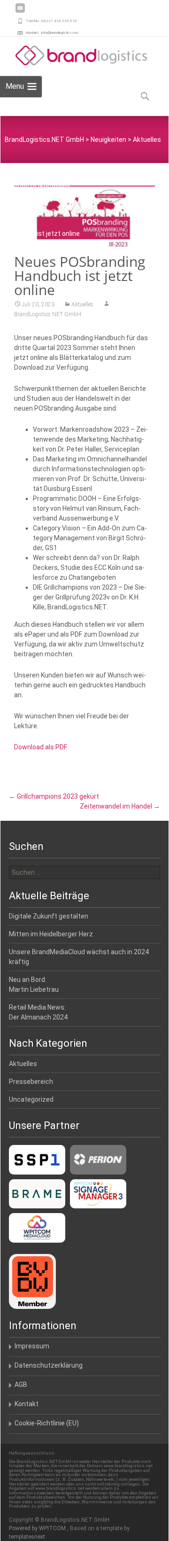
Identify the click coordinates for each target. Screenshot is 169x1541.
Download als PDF (40, 747)
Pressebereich (31, 1081)
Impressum (32, 1346)
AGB (21, 1384)
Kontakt (26, 1404)
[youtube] (20, 11)
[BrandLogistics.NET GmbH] (73, 55)
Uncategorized (31, 1099)
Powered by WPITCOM (38, 1528)
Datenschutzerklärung (49, 1365)
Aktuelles (82, 304)
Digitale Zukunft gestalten (48, 916)
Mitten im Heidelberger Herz (51, 934)
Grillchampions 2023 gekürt (54, 796)
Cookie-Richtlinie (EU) (47, 1423)
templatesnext (27, 1536)
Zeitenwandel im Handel (120, 806)
